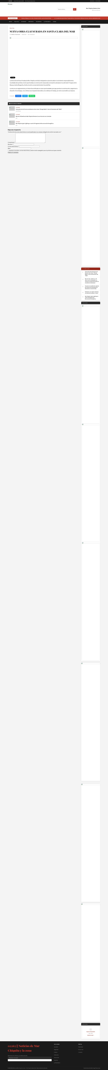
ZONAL (54, 21)
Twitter (25, 96)
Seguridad (39, 21)
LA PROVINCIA (47, 21)
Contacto (80, 1052)
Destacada (56, 1055)
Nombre (10, 144)
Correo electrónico (13, 146)
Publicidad (80, 1047)
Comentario (11, 142)
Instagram (97, 1)
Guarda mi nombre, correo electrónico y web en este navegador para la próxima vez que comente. (35, 150)
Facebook (92, 1)
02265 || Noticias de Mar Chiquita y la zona (18, 1068)
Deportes (31, 21)
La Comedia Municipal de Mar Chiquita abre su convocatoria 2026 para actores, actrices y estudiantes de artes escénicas (45, 18)
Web (9, 148)
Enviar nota (80, 1049)
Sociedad (23, 21)
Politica (16, 21)
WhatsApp (32, 96)
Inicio (10, 21)
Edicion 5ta (56, 1057)
